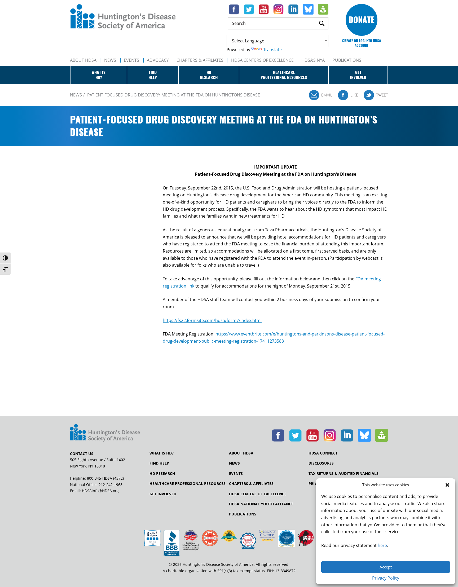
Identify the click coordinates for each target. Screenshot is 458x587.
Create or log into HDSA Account (361, 43)
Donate (362, 19)
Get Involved (162, 494)
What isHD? (98, 75)
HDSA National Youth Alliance (261, 504)
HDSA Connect (323, 453)
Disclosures (321, 463)
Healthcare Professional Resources (187, 484)
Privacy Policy (385, 578)
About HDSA (83, 60)
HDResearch (209, 75)
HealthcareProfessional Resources (284, 75)
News (110, 60)
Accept (386, 567)
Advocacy (158, 60)
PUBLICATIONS (346, 60)
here (382, 545)
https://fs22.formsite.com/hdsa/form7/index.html (212, 320)
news (76, 95)
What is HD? (161, 453)
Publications (242, 514)
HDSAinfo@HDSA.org (100, 490)
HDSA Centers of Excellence (262, 60)
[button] (447, 485)
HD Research (162, 473)
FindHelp (152, 75)
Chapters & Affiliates (200, 60)
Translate (272, 49)
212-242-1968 (110, 484)
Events (131, 60)
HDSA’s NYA (313, 60)
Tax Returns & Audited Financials (343, 473)
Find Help (159, 463)
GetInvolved (358, 75)
